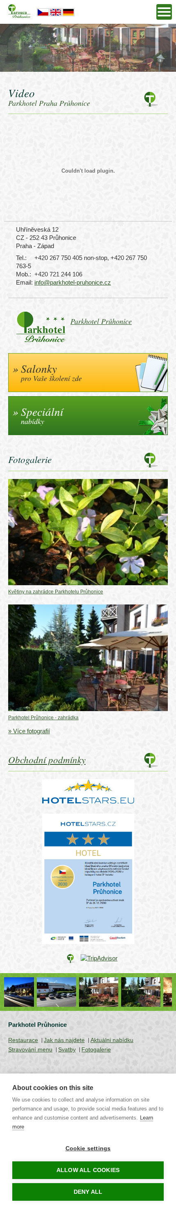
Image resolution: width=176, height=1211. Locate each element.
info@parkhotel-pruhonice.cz (72, 282)
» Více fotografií (29, 731)
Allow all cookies (88, 1170)
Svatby (67, 1049)
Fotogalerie (96, 1049)
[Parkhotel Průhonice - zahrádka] (109, 992)
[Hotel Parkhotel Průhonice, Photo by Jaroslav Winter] (152, 992)
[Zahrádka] (67, 992)
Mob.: (23, 274)
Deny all (88, 1192)
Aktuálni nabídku (111, 1040)
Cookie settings (88, 1148)
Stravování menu (30, 1049)
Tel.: (21, 257)
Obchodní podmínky (47, 759)
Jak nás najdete (64, 1040)
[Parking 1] (25, 992)
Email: (24, 282)
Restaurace (23, 1040)
